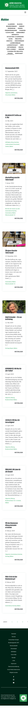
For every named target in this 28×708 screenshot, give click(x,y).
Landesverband (15, 43)
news (22, 45)
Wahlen (10, 53)
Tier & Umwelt (11, 49)
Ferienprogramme (11, 30)
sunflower (12, 697)
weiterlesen (18, 98)
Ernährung (11, 28)
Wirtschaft (19, 53)
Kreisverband (19, 41)
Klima (11, 39)
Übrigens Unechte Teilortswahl (11, 252)
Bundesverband (11, 26)
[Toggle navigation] (25, 12)
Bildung (20, 24)
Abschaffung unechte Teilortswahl (12, 178)
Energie (21, 26)
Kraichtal (18, 39)
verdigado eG (12, 698)
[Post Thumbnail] (14, 168)
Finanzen (22, 30)
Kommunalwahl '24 (10, 215)
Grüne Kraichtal (15, 3)
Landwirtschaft (12, 45)
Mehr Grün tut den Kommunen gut (11, 578)
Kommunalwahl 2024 (12, 68)
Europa (20, 28)
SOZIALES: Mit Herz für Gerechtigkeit (12, 421)
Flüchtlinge (10, 32)
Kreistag (9, 41)
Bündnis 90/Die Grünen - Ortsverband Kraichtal (17, 6)
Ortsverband (11, 47)
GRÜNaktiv (15, 34)
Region (21, 47)
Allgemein (11, 24)
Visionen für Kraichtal (15, 51)
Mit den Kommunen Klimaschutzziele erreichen (11, 525)
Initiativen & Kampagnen (15, 36)
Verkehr (21, 49)
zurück (5, 622)
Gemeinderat (20, 32)
